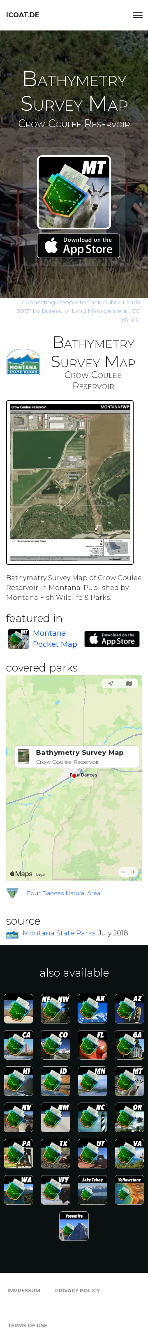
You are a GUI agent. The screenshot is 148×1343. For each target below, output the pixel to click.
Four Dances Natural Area (63, 893)
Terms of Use (27, 1325)
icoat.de (22, 15)
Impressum (23, 1290)
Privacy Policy (77, 1290)
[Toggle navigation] (137, 15)
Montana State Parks (59, 933)
